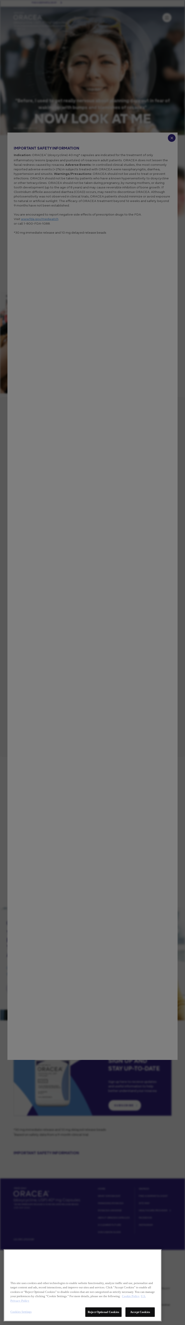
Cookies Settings (21, 1311)
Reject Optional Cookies (103, 1312)
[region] (83, 1285)
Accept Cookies (140, 1312)
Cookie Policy (131, 1296)
